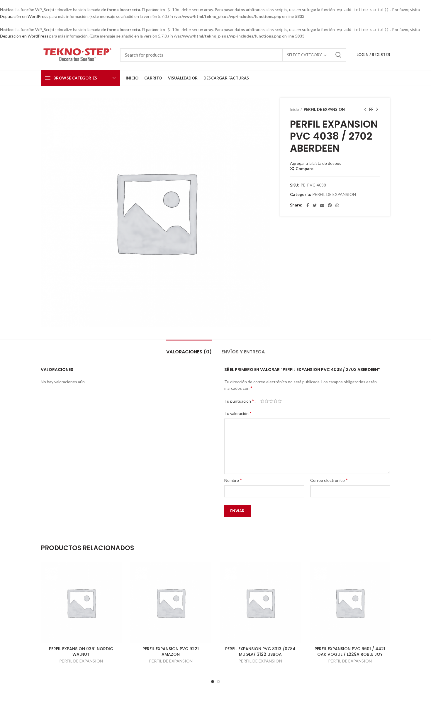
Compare (304, 169)
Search (338, 55)
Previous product (365, 109)
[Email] (322, 205)
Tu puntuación (239, 401)
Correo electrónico (329, 480)
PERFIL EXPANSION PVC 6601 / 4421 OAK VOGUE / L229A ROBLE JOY (350, 651)
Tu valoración (238, 413)
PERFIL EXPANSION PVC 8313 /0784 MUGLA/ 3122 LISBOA (260, 651)
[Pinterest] (330, 205)
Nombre (233, 480)
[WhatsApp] (337, 205)
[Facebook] (308, 205)
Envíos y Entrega (243, 351)
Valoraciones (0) (189, 351)
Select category (304, 54)
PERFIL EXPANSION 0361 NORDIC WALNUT (81, 651)
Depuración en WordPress (24, 16)
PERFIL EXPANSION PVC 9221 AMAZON (170, 651)
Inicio (294, 109)
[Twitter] (314, 205)
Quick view (117, 572)
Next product (377, 109)
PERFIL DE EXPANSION (324, 109)
